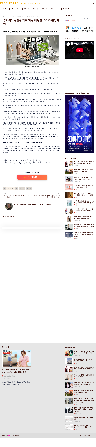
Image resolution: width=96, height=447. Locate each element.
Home (24, 3)
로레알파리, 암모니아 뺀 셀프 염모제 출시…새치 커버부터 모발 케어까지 (84, 162)
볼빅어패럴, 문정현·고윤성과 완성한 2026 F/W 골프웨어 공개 (83, 170)
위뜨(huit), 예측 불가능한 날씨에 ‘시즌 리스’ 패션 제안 (84, 376)
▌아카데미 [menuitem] (44, 9)
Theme (21, 435)
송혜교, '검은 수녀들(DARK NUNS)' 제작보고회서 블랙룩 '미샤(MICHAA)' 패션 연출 (84, 409)
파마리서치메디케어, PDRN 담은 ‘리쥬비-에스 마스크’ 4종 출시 (83, 186)
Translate (72, 20)
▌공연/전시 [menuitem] (25, 9)
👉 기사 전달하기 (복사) (32, 177)
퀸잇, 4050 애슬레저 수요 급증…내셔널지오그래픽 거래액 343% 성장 (16, 370)
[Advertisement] (79, 74)
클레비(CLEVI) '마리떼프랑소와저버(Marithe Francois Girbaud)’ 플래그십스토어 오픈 (84, 400)
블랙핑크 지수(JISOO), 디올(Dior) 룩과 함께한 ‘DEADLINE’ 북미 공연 (84, 384)
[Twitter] (16, 188)
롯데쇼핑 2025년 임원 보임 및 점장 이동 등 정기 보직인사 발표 (84, 360)
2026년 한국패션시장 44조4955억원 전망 (83, 418)
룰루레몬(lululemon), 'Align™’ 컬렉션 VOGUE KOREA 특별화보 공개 (84, 352)
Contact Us (91, 435)
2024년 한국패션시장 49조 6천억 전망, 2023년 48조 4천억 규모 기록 (83, 426)
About (31, 3)
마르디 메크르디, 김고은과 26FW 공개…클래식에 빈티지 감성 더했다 (83, 210)
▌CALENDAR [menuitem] (65, 9)
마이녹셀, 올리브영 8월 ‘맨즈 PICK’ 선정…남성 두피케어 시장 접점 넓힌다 (84, 202)
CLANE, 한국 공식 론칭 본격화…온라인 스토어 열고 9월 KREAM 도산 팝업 (84, 225)
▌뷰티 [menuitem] (17, 9)
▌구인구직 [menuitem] (35, 9)
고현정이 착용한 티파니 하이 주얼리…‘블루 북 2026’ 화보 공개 (83, 217)
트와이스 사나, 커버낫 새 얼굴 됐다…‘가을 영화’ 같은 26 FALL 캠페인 (83, 194)
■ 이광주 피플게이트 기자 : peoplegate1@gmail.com (32, 204)
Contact (39, 3)
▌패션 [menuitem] (11, 9)
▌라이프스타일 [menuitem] (54, 9)
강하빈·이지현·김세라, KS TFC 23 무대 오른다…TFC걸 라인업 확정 (83, 178)
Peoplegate (9, 16)
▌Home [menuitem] (4, 9)
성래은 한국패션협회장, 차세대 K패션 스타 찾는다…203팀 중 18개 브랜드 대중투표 (84, 234)
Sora (9, 435)
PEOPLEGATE (9, 3)
